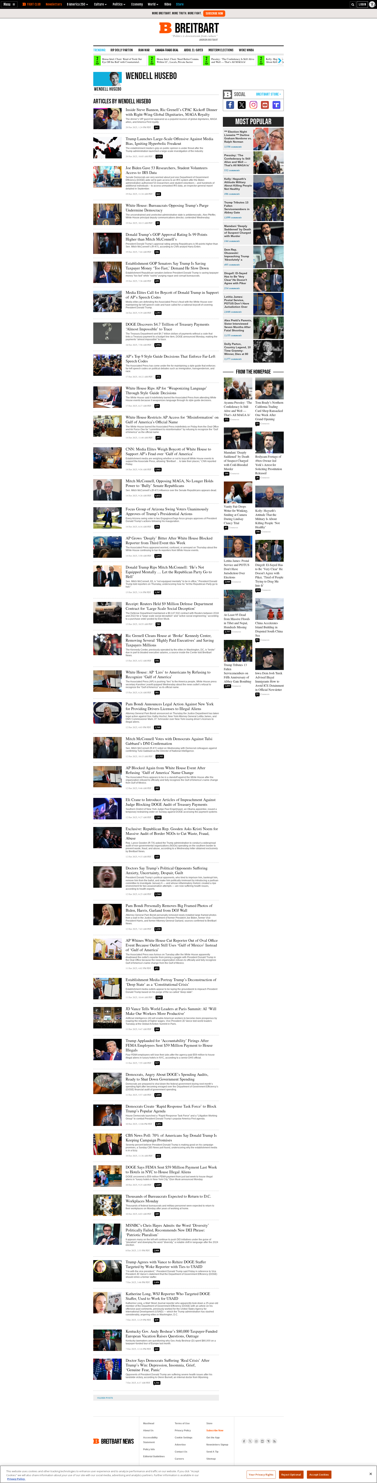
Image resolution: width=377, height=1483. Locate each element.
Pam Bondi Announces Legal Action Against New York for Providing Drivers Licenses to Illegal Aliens (170, 706)
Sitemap (211, 1458)
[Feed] (274, 1441)
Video (167, 4)
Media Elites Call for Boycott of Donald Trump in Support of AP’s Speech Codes (172, 295)
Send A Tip (212, 1451)
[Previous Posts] (108, 1398)
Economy (137, 4)
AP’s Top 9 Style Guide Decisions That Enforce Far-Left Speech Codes (170, 359)
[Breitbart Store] (180, 4)
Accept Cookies (319, 1474)
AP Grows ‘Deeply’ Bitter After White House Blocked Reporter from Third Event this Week (169, 540)
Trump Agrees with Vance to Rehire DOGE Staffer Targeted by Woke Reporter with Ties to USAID (166, 1264)
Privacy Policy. (16, 1479)
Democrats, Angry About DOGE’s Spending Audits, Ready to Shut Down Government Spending (167, 1077)
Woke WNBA (246, 50)
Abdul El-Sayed (193, 50)
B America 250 (76, 4)
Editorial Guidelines (154, 1456)
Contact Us (181, 1451)
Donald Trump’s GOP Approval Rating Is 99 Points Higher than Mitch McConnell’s (166, 237)
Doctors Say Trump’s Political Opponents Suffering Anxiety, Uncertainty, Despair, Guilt (167, 870)
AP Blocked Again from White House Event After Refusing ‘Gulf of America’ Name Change (165, 770)
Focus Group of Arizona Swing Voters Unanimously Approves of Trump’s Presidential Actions (167, 511)
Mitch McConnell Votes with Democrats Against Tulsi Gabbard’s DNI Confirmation (169, 741)
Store (209, 1423)
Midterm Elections (221, 50)
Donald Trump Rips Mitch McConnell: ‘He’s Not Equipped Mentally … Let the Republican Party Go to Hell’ (169, 571)
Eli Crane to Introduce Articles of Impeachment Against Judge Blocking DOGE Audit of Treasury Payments (171, 802)
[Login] (362, 4)
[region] (188, 1474)
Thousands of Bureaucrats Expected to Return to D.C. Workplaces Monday (168, 1199)
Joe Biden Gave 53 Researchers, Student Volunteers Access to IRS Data (167, 170)
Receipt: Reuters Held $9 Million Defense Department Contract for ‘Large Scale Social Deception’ (169, 606)
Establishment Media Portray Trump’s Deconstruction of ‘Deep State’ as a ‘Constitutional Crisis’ (171, 982)
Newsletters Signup (217, 1444)
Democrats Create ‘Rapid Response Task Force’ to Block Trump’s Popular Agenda (171, 1109)
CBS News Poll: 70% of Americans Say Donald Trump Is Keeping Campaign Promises (171, 1138)
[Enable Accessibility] (372, 4)
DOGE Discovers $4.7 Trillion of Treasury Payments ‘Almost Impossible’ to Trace (167, 327)
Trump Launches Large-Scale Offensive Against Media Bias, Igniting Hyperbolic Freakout (169, 141)
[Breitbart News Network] (227, 94)
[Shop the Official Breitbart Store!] (268, 94)
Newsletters (54, 4)
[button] (9, 4)
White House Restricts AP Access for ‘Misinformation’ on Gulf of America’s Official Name (172, 419)
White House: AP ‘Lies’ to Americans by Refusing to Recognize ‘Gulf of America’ (168, 674)
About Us (148, 1430)
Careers (179, 1458)
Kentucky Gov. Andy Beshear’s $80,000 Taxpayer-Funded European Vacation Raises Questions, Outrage (171, 1334)
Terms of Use (182, 1423)
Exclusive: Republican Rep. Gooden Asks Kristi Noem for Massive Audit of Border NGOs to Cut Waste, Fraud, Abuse (172, 833)
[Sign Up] (214, 13)
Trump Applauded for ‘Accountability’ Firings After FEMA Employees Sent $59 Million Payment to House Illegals (169, 1045)
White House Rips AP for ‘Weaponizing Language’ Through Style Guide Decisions (166, 390)
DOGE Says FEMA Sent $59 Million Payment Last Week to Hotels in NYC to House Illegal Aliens (171, 1169)
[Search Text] (353, 4)
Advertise (180, 1444)
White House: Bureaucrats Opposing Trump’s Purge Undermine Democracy (167, 208)
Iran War (144, 50)
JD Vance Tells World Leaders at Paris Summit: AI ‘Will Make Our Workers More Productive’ (171, 1011)
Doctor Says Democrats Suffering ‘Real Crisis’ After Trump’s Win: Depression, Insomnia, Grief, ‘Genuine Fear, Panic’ (168, 1365)
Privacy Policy (183, 1430)
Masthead (148, 1423)
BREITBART (196, 27)
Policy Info (149, 1449)
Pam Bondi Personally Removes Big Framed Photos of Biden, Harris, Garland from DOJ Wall (169, 908)
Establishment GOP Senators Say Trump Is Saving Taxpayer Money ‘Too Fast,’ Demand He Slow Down (167, 266)
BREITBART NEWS (117, 1441)
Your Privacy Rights (261, 1474)
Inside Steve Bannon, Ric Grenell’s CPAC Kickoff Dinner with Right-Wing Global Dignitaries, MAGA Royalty (171, 112)
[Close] (370, 1473)
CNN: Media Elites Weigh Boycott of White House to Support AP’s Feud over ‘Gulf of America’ (168, 451)
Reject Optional (291, 1474)
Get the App (213, 1437)
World (152, 4)
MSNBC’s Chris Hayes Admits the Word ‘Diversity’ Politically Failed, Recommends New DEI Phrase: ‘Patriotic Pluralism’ (167, 1230)
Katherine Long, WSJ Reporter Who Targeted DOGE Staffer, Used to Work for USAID (168, 1296)
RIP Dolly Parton (122, 50)
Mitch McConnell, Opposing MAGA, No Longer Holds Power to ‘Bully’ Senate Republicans (169, 483)
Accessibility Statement (150, 1440)
